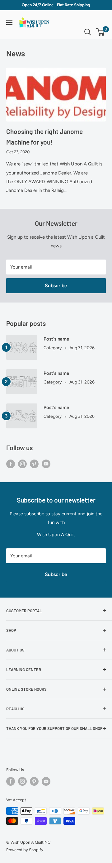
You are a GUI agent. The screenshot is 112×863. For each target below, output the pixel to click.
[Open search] (87, 32)
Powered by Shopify (24, 849)
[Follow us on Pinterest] (34, 463)
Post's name (56, 339)
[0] (101, 32)
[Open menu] (9, 22)
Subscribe (56, 285)
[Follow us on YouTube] (46, 463)
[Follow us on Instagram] (22, 463)
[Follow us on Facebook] (10, 463)
